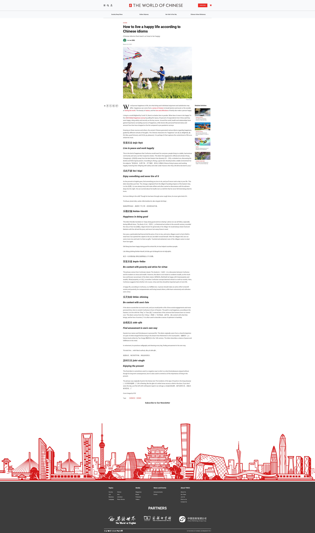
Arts (118, 494)
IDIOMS (125, 22)
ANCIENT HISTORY (199, 117)
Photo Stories (121, 499)
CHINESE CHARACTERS (200, 161)
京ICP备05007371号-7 (206, 531)
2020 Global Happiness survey (135, 118)
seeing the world (130, 110)
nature (148, 110)
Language (111, 499)
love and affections (162, 110)
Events (155, 494)
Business (111, 497)
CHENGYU (132, 398)
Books (137, 494)
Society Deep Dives (117, 14)
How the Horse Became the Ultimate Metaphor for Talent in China (202, 134)
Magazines (139, 492)
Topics (111, 488)
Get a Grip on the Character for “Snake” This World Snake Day (202, 163)
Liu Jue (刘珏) (131, 40)
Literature (119, 497)
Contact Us (184, 502)
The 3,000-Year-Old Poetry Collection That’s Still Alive (201, 119)
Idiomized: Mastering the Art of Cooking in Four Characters (202, 149)
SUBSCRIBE (203, 5)
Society (111, 492)
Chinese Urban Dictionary (198, 14)
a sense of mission (158, 108)
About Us (183, 492)
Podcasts (138, 497)
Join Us (183, 497)
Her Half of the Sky (171, 14)
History (119, 492)
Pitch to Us (184, 499)
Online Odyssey (144, 14)
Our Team (183, 494)
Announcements (158, 492)
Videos (137, 499)
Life (110, 494)
